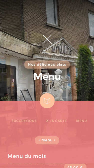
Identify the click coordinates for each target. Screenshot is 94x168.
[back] (47, 39)
